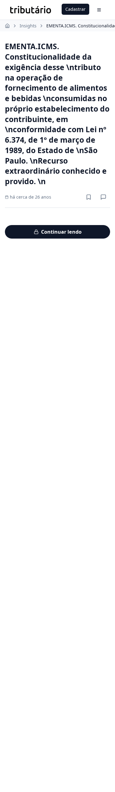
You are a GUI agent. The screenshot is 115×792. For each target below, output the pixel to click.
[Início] (7, 25)
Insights (28, 26)
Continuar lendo (61, 231)
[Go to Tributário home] (30, 10)
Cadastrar (75, 9)
